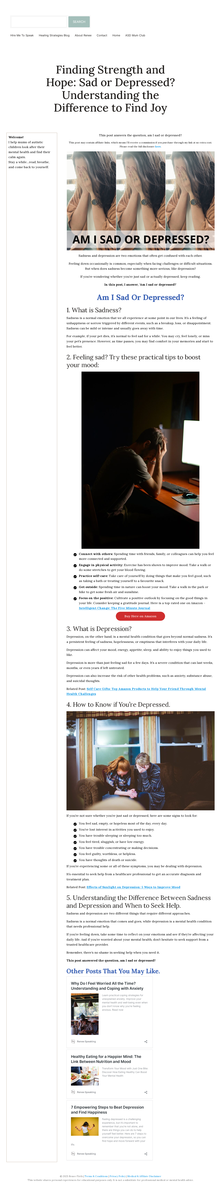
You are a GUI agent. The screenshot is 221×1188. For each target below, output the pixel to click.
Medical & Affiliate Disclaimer (144, 1176)
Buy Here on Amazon (140, 616)
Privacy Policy (118, 1176)
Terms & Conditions (96, 1176)
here (158, 146)
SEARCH (79, 22)
